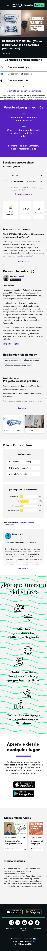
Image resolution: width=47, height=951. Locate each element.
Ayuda (27, 928)
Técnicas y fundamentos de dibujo (18, 365)
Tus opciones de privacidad (21, 939)
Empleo (19, 928)
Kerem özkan (30, 430)
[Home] (16, 5)
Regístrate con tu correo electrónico (23, 91)
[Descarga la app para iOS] (14, 911)
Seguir (21, 276)
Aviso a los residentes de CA (23, 941)
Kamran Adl (17, 534)
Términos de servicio (29, 95)
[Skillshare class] (15, 828)
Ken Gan (6, 53)
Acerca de (10, 928)
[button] (4, 5)
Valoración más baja (26, 522)
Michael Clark (35, 849)
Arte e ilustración (11, 360)
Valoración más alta (11, 522)
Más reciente (9, 525)
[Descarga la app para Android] (33, 911)
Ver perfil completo (11, 344)
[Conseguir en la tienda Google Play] (23, 793)
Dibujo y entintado (31, 360)
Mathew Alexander (12, 849)
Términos (24, 931)
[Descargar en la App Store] (23, 784)
